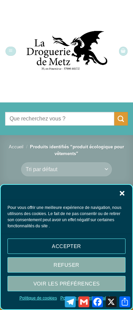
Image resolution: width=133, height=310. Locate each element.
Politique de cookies (38, 298)
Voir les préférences (66, 284)
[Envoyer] (121, 118)
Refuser (66, 265)
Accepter (66, 246)
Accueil (16, 147)
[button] (122, 193)
